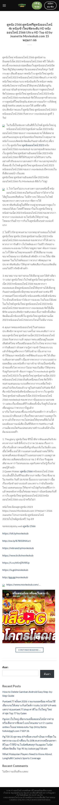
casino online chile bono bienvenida (29, 800)
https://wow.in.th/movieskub (17, 555)
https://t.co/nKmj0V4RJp (16, 562)
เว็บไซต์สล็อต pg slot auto (29, 795)
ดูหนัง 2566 (26, 471)
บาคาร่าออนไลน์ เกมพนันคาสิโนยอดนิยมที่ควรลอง (29, 790)
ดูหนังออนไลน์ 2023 (33, 145)
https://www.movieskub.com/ (22, 584)
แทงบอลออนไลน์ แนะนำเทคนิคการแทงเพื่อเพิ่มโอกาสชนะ (29, 797)
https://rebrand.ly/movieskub (18, 547)
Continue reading (29, 650)
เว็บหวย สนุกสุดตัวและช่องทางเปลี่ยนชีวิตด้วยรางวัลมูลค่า (29, 793)
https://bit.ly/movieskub (15, 533)
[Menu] (4, 5)
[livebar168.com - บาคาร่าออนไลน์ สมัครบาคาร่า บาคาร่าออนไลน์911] (21, 5)
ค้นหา (5, 667)
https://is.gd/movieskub (15, 569)
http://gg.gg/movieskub (15, 577)
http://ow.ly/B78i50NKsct (16, 540)
